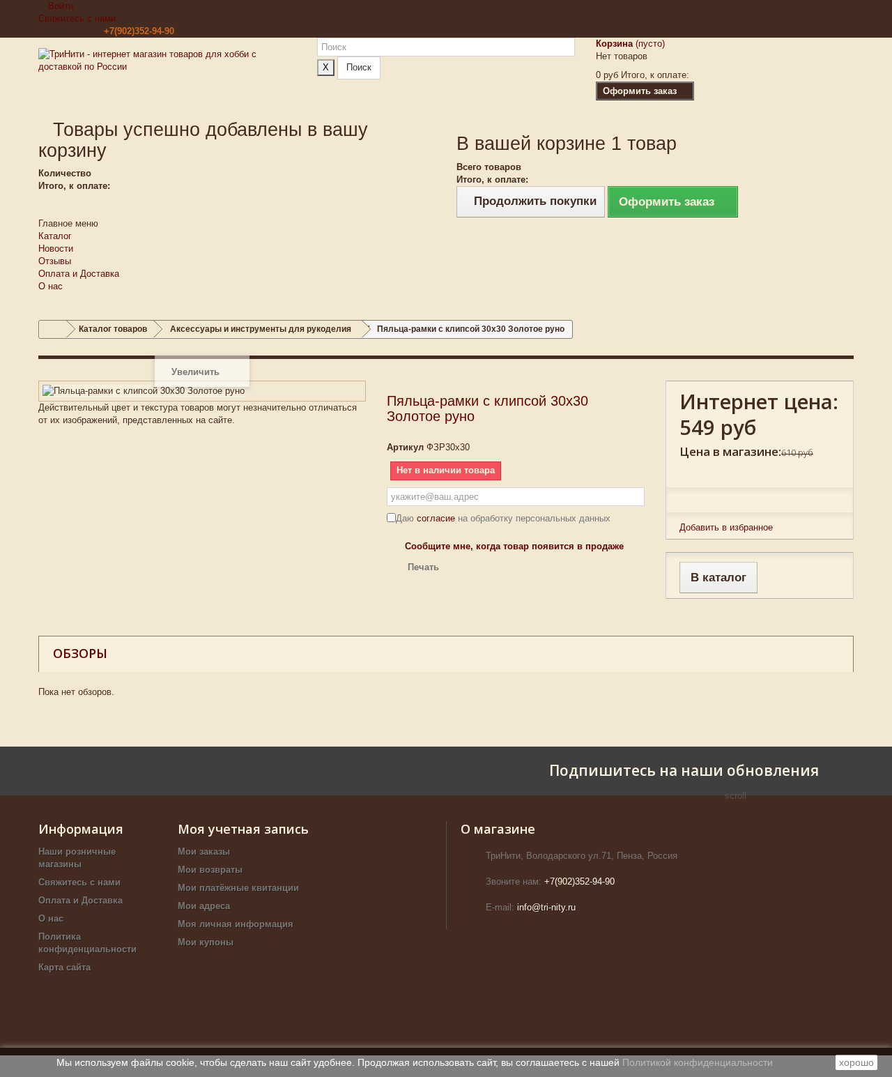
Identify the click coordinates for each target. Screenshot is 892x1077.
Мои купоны (205, 942)
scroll (735, 795)
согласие (436, 518)
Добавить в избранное (726, 527)
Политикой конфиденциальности (697, 1062)
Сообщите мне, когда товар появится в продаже (514, 546)
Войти (59, 6)
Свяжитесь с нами (77, 18)
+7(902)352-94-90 (139, 31)
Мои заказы (204, 851)
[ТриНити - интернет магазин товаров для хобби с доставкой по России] (167, 77)
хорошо (856, 1062)
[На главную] (53, 329)
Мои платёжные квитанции (238, 888)
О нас (50, 286)
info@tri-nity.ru (546, 907)
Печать (423, 567)
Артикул (405, 447)
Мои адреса (204, 906)
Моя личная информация (235, 924)
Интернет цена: (758, 401)
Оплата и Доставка (78, 273)
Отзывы (54, 261)
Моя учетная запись (243, 828)
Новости (55, 248)
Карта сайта (64, 967)
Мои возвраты (210, 869)
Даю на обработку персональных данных (503, 518)
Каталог (55, 236)
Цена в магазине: (730, 451)
